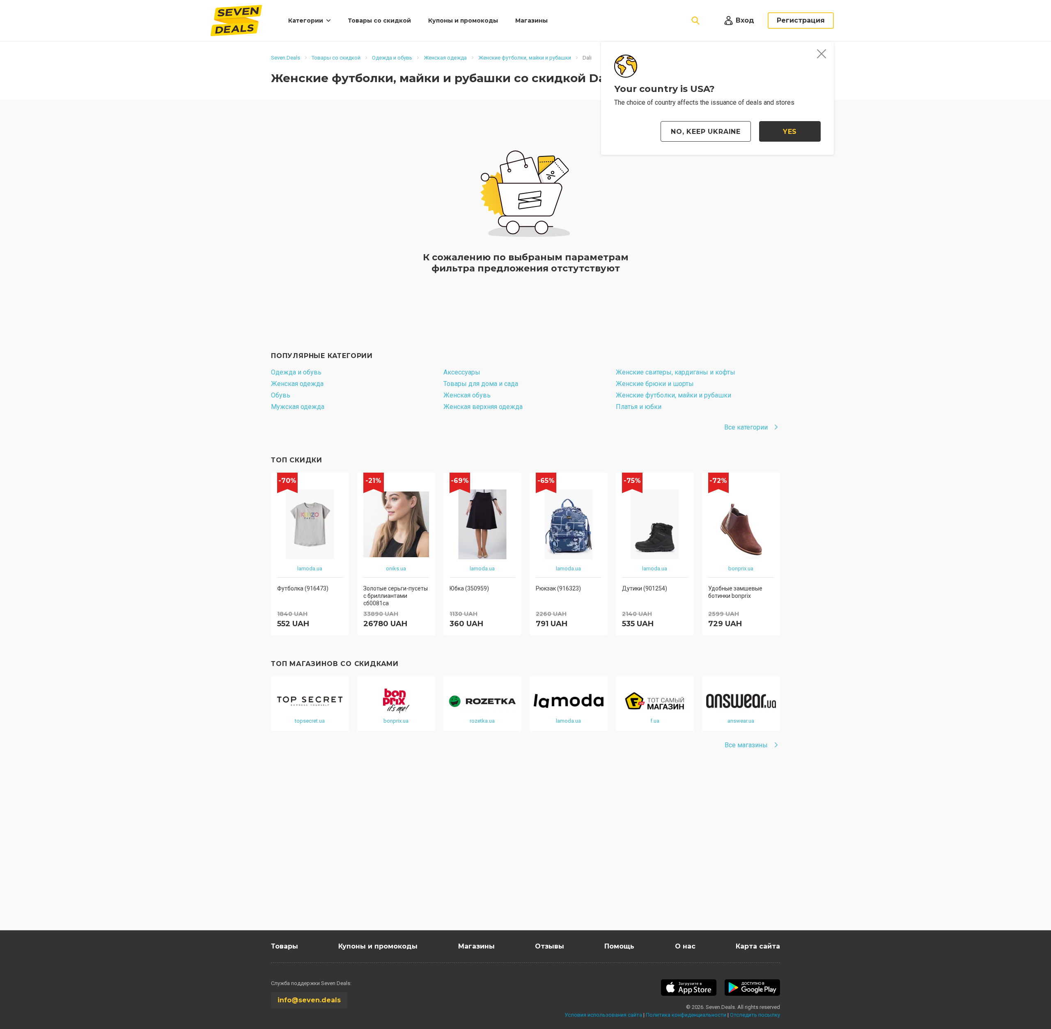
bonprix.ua (740, 568)
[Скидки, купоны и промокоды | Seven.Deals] (236, 20)
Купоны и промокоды (463, 20)
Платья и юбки (638, 407)
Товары (284, 946)
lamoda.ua (309, 568)
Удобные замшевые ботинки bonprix (735, 592)
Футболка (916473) (302, 588)
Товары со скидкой (379, 20)
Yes (790, 132)
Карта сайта (758, 946)
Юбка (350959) (469, 588)
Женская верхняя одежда (483, 407)
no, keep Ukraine (706, 132)
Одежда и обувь (296, 372)
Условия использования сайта (603, 1015)
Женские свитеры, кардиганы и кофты (675, 372)
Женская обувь (467, 395)
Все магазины (746, 745)
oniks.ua (396, 568)
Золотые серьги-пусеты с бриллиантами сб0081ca (395, 595)
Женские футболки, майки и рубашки (673, 395)
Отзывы (549, 946)
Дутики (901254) (644, 588)
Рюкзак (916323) (558, 588)
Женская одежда (297, 384)
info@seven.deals (309, 1000)
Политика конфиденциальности (686, 1015)
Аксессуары (461, 372)
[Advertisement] (517, 852)
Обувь (280, 395)
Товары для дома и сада (480, 384)
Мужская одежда (297, 407)
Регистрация (801, 20)
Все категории (746, 427)
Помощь (619, 946)
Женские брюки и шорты (655, 384)
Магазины (531, 20)
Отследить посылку (755, 1015)
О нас (685, 946)
